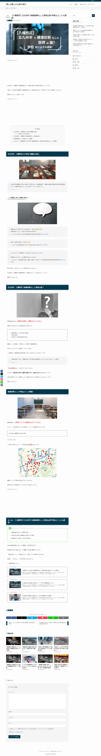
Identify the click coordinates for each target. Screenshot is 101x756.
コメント (11, 692)
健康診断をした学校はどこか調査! (23, 138)
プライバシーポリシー (44, 751)
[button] (11, 617)
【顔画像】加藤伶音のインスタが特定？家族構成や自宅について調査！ (83, 26)
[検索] (94, 1)
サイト (10, 723)
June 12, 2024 (44, 234)
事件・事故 (10, 20)
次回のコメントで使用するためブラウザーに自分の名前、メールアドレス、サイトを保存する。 (32, 728)
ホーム (59, 751)
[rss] (92, 1)
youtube (76, 58)
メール (11, 717)
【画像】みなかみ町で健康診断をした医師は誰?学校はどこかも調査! (40, 570)
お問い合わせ (54, 751)
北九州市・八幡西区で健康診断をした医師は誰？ (27, 136)
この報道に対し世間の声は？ (24, 133)
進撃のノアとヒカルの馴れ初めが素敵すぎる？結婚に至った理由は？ (83, 31)
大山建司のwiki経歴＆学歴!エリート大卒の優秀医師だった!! (37, 583)
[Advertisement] (37, 72)
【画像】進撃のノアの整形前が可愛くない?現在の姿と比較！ (83, 35)
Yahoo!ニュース (14, 189)
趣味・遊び (76, 68)
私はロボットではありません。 (16, 732)
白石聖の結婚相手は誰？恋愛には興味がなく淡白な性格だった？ (83, 44)
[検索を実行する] (93, 15)
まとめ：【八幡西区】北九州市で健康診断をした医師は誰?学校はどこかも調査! (35, 141)
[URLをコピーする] (63, 617)
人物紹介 (76, 65)
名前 (10, 711)
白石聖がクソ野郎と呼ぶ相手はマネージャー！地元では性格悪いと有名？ (83, 40)
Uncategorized (77, 55)
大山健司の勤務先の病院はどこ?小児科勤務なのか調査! (36, 595)
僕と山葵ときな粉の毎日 (16, 4)
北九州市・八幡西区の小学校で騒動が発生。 (26, 131)
